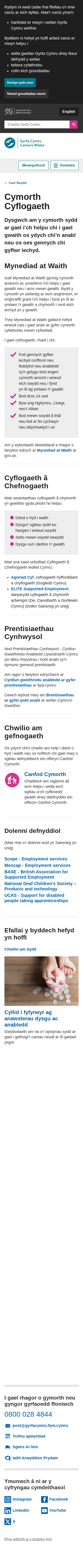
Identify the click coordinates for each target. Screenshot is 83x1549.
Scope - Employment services (35, 858)
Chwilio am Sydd (20, 949)
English (68, 111)
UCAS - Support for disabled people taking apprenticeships (41, 898)
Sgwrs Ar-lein (25, 1447)
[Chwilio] (73, 125)
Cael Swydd (18, 183)
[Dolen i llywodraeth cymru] (17, 113)
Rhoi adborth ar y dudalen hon (28, 1539)
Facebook (62, 1499)
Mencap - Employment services (37, 865)
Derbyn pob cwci (20, 82)
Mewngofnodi (33, 165)
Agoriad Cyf (22, 577)
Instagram (25, 1499)
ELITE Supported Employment (39, 589)
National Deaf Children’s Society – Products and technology (41, 886)
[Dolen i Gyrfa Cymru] (24, 142)
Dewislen (67, 165)
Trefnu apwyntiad (29, 1436)
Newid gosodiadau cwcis (26, 93)
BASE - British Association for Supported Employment (41, 874)
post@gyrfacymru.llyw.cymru (44, 1425)
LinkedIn (25, 1510)
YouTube (62, 1510)
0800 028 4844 (28, 1414)
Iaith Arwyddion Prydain (35, 1458)
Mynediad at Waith (54, 450)
